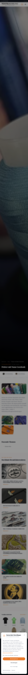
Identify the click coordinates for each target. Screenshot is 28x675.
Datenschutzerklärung (8, 652)
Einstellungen (14, 662)
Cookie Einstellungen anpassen (11, 655)
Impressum (13, 670)
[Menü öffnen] (25, 4)
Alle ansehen (22, 614)
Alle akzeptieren (14, 658)
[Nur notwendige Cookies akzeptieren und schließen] (24, 635)
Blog (9, 361)
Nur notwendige (14, 666)
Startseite (4, 361)
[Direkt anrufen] (22, 4)
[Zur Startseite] (9, 4)
